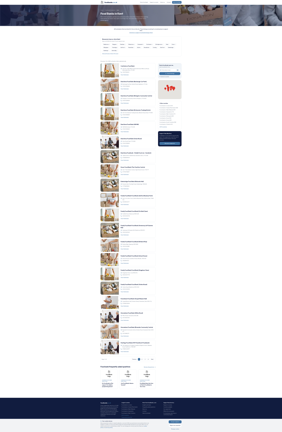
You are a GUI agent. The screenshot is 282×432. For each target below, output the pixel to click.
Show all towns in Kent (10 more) (110, 53)
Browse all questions (149, 367)
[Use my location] (177, 70)
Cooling (155, 47)
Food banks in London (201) (166, 105)
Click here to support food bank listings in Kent (141, 32)
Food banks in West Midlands (128, 409)
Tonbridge (115, 47)
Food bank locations (110, 10)
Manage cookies (175, 429)
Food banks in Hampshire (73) (167, 112)
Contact (169, 2)
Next (152, 359)
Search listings (170, 73)
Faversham (131, 47)
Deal (167, 44)
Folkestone (131, 44)
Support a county (154, 2)
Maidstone (106, 44)
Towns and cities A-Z (126, 417)
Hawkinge (106, 50)
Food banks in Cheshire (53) (166, 124)
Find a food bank (144, 2)
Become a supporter (170, 143)
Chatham (122, 44)
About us (162, 2)
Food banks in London (126, 405)
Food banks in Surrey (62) (166, 120)
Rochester (149, 44)
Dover (174, 44)
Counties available (167, 407)
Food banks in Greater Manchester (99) (169, 107)
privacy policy (109, 427)
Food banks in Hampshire (127, 411)
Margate (114, 44)
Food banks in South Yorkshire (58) (168, 122)
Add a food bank (177, 2)
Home (101, 10)
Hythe (139, 47)
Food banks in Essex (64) (165, 118)
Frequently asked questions (148, 407)
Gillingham (106, 47)
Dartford (162, 47)
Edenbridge (171, 47)
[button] (172, 87)
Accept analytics (175, 421)
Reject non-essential (175, 425)
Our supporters (167, 409)
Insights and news (146, 405)
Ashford (123, 47)
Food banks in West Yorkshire (128, 413)
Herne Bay (114, 50)
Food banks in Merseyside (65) (167, 116)
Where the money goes (168, 411)
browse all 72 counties (165, 76)
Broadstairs (147, 47)
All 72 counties (163, 127)
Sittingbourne (159, 44)
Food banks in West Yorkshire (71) (167, 114)
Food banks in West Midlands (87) (168, 110)
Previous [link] (134, 359)
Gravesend (140, 44)
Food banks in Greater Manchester (129, 407)
